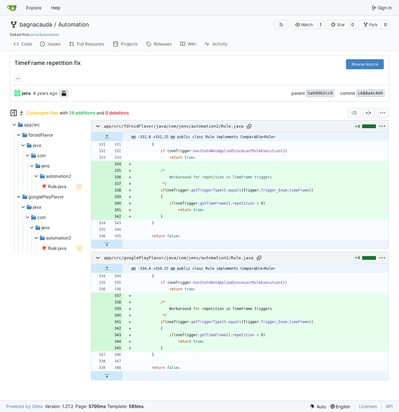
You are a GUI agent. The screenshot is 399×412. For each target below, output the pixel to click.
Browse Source (365, 64)
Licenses (368, 406)
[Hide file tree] (14, 113)
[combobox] (354, 113)
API (389, 406)
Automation (73, 25)
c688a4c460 (370, 93)
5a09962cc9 (320, 93)
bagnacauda (36, 25)
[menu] (382, 113)
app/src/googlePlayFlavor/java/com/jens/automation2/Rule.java (178, 257)
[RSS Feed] (281, 24)
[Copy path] (249, 126)
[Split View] (368, 113)
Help (55, 7)
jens (26, 93)
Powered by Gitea (24, 406)
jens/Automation (45, 34)
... (18, 78)
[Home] (12, 7)
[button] (304, 24)
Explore (33, 7)
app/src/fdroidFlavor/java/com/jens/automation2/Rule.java (173, 126)
